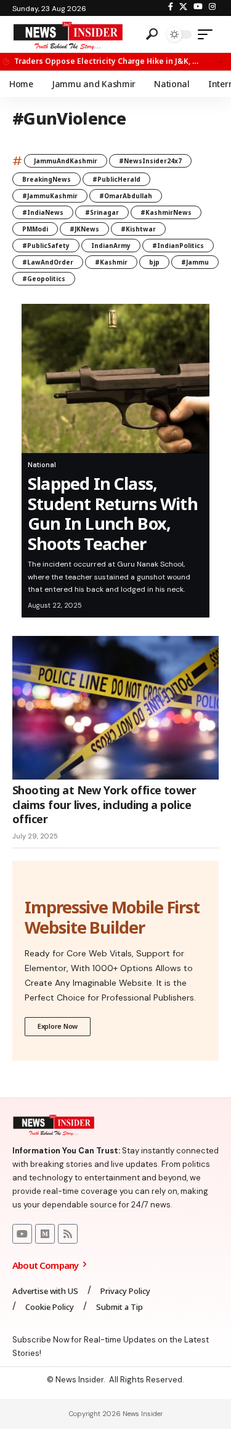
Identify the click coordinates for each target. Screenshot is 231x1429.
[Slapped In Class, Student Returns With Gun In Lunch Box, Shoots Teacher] (115, 379)
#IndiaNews (42, 212)
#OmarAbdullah (125, 196)
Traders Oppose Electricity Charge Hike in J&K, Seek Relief (107, 61)
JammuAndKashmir (65, 161)
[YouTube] (198, 7)
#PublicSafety (46, 245)
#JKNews (84, 229)
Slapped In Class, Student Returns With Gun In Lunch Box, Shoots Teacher (113, 513)
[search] (152, 34)
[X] (183, 7)
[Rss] (68, 1234)
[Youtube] (22, 1234)
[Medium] (45, 1234)
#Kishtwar (138, 229)
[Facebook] (170, 7)
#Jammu (195, 262)
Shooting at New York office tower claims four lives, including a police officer (104, 804)
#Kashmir (111, 262)
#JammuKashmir (50, 196)
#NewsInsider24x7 (150, 161)
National (42, 464)
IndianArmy (111, 245)
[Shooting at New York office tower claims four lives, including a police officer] (115, 708)
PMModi (35, 229)
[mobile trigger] (208, 34)
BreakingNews (46, 179)
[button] (218, 62)
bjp (154, 262)
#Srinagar (102, 212)
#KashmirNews (166, 212)
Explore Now (58, 1026)
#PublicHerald (116, 179)
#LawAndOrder (47, 262)
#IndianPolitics (178, 245)
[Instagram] (212, 7)
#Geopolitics (43, 278)
